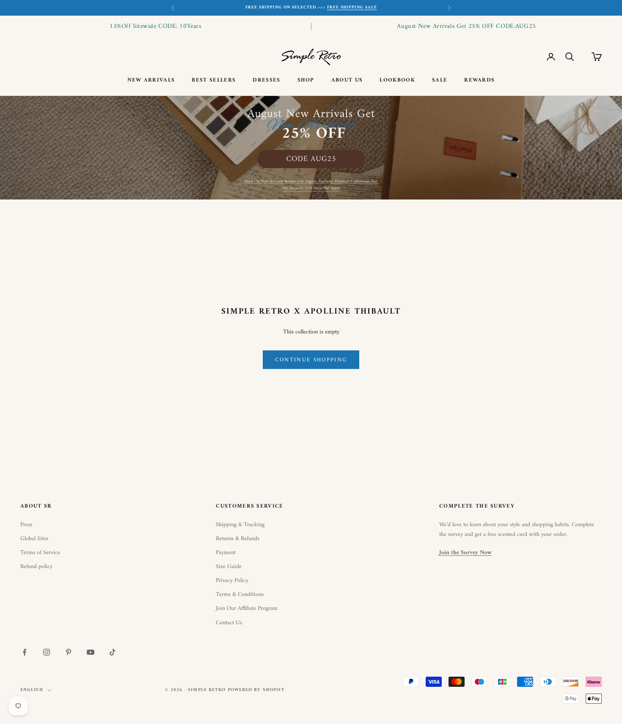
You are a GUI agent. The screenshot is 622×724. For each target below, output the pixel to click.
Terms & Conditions (240, 594)
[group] (311, 147)
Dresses (266, 80)
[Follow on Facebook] (24, 652)
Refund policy (36, 566)
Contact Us (229, 622)
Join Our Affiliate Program (247, 608)
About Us (347, 80)
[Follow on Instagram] (46, 652)
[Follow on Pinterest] (68, 652)
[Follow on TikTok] (112, 652)
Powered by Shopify (256, 690)
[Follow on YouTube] (90, 652)
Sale (439, 80)
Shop (305, 80)
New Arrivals (151, 80)
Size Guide (229, 566)
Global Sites (34, 538)
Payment (226, 552)
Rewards (479, 80)
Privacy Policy (232, 580)
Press (26, 524)
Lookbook (397, 80)
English (31, 690)
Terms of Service (40, 552)
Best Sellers (214, 80)
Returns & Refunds (237, 538)
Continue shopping (311, 360)
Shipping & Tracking (240, 524)
